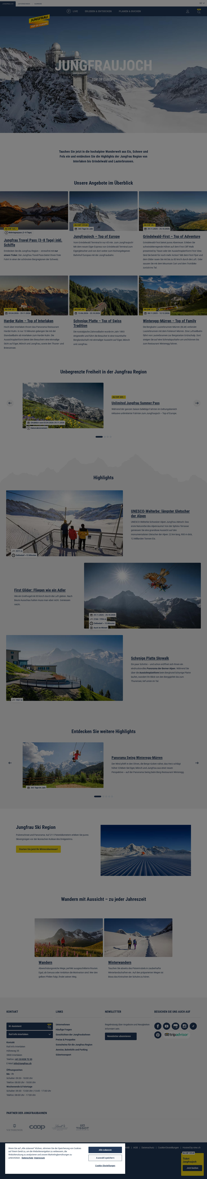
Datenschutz (27, 1158)
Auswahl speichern (105, 1158)
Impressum (39, 1158)
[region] (65, 1158)
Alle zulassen (105, 1150)
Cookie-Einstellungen (105, 1165)
